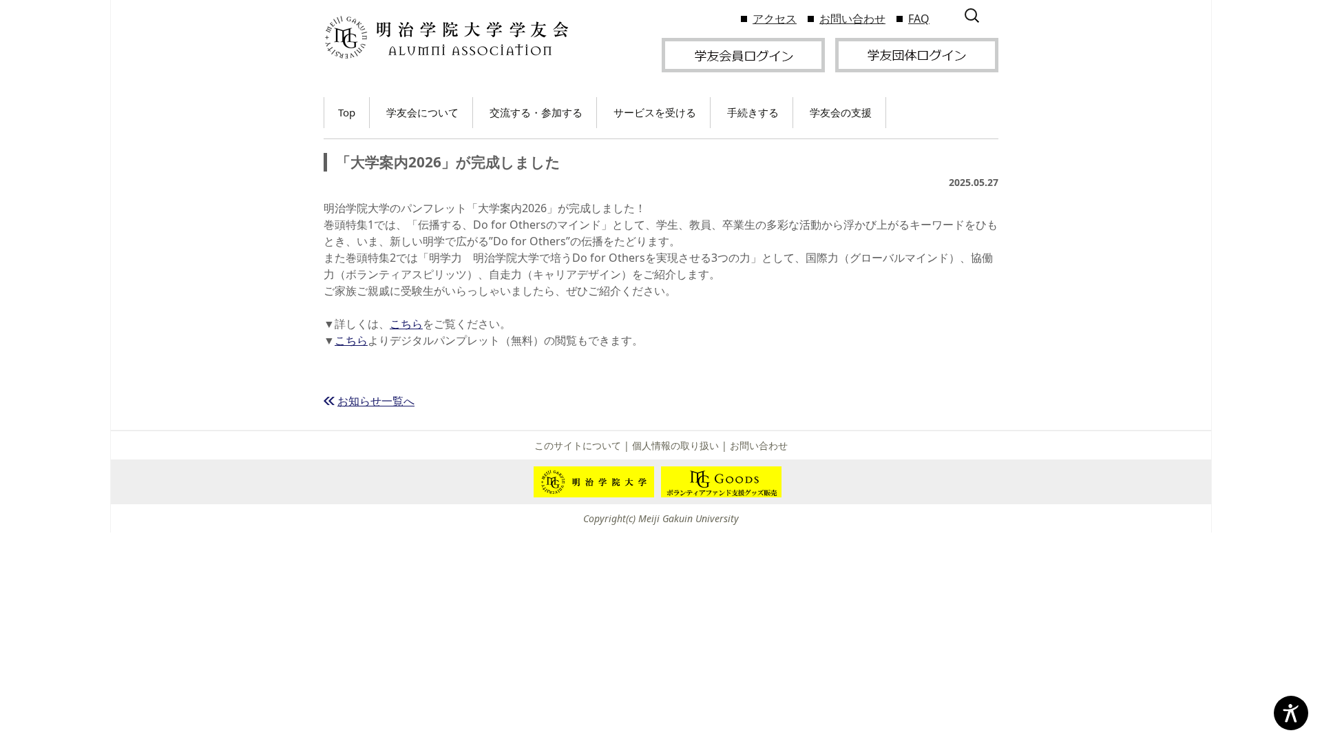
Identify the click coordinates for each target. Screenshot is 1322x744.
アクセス (775, 18)
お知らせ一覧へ (376, 401)
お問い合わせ (852, 18)
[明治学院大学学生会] (446, 37)
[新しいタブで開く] (743, 53)
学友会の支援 (841, 112)
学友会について (422, 112)
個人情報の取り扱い (675, 445)
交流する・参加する (536, 112)
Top (346, 112)
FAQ (919, 18)
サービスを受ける (654, 112)
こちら (406, 323)
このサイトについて (577, 445)
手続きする (753, 112)
